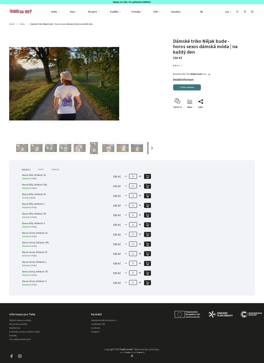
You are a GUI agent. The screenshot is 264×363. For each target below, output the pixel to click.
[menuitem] (58, 12)
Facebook (95, 328)
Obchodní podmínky (18, 324)
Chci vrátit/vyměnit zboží (20, 339)
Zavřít (230, 112)
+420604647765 (98, 324)
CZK (227, 12)
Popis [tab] (41, 169)
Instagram (95, 331)
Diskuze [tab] (55, 169)
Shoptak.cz (140, 352)
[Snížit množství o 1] (126, 176)
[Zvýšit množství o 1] (140, 176)
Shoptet (127, 352)
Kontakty (13, 335)
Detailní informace (183, 79)
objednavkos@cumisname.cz (104, 320)
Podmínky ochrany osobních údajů (24, 331)
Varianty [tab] (26, 169)
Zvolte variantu (187, 87)
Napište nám (14, 328)
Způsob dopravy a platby (20, 320)
